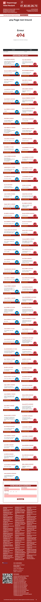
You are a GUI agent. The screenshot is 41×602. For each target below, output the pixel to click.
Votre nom (6, 487)
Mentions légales (30, 557)
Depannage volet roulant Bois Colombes (21, 590)
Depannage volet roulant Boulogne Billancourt (23, 594)
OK (36, 599)
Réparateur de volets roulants (9, 11)
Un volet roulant (34, 9)
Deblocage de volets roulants (32, 10)
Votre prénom (24, 487)
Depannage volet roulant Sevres (20, 591)
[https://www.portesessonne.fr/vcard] (7, 578)
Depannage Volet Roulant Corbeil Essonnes (11, 9)
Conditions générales (31, 558)
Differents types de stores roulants (10, 12)
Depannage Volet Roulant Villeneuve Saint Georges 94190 (31, 552)
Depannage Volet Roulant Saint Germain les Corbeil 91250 (20, 512)
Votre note (6, 490)
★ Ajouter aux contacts (18, 595)
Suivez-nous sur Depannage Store (20, 581)
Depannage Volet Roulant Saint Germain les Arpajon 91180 (8, 546)
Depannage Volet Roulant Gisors (20, 577)
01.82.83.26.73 (20, 570)
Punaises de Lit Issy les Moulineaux (20, 578)
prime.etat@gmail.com (20, 568)
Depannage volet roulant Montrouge (21, 585)
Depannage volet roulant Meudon (20, 587)
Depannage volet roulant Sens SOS (20, 583)
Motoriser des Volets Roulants (9, 10)
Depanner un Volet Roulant (33, 11)
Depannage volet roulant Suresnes (20, 586)
